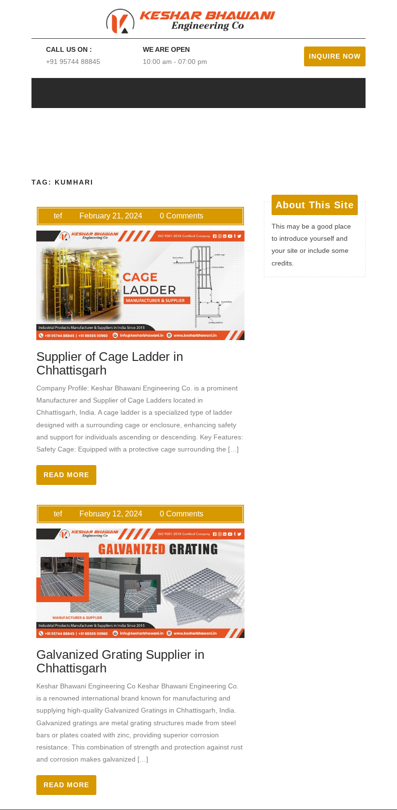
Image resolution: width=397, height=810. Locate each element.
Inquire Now (335, 56)
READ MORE (66, 475)
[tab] (325, 93)
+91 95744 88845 (73, 61)
